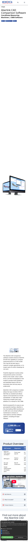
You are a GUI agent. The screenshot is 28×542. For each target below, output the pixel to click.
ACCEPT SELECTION (7, 537)
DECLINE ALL (20, 537)
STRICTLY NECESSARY (7, 528)
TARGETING (4, 530)
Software (14, 20)
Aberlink (3, 20)
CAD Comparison (9, 20)
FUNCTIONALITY (6, 533)
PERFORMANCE (5, 532)
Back (3, 7)
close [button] (27, 522)
